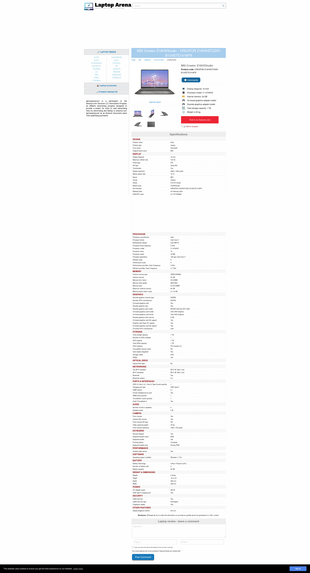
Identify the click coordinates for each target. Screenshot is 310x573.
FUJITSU (116, 63)
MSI (96, 75)
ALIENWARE (116, 57)
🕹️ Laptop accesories (107, 85)
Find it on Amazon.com (199, 120)
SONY (96, 78)
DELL (116, 60)
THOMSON (116, 78)
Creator (147, 60)
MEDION (116, 72)
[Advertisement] (155, 30)
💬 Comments (191, 80)
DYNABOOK (96, 63)
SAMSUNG (116, 75)
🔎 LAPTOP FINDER (106, 52)
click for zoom (155, 102)
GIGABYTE (96, 66)
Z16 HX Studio (159, 60)
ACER (96, 57)
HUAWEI (96, 69)
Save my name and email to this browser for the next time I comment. (154, 547)
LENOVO (116, 69)
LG (96, 72)
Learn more (78, 568)
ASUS (96, 60)
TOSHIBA (96, 81)
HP (116, 66)
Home (133, 60)
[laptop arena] (107, 6)
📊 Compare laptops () (106, 91)
